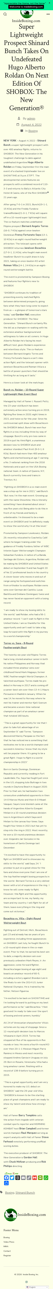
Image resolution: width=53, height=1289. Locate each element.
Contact (7, 1251)
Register (7, 1255)
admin (31, 118)
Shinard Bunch (25, 1193)
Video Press (9, 1242)
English (32, 1287)
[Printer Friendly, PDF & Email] (11, 1173)
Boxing (33, 131)
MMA (6, 1246)
